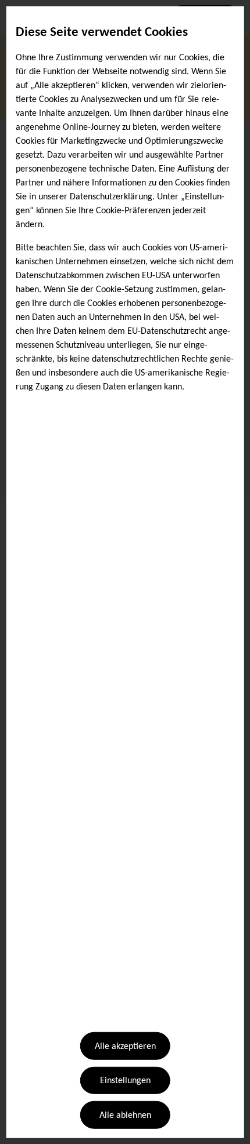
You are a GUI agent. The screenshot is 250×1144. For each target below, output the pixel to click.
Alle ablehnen (125, 1115)
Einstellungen (125, 1080)
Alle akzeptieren (125, 1046)
